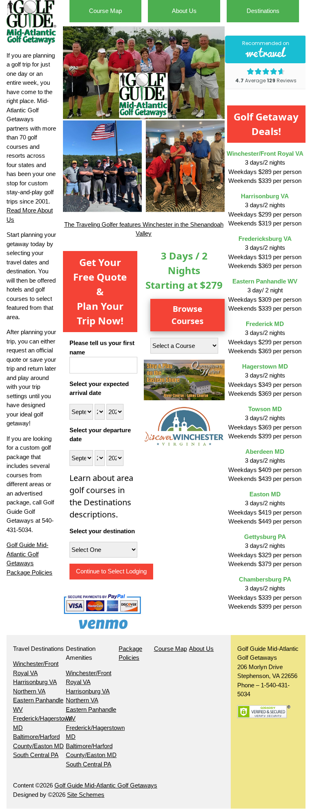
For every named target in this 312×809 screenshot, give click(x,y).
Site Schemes (85, 794)
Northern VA (29, 691)
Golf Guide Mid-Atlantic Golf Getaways (105, 785)
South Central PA (35, 754)
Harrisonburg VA (35, 681)
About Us (184, 10)
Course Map (105, 10)
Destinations (263, 10)
